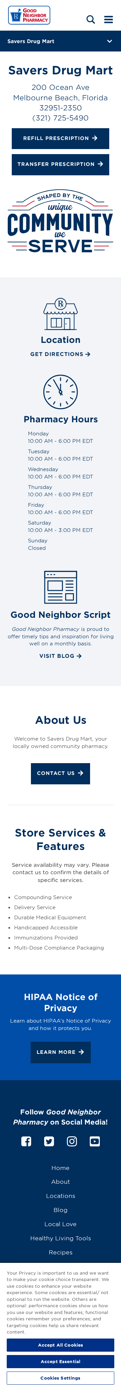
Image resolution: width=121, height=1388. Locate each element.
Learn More (56, 1052)
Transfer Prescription (56, 164)
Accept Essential (60, 1361)
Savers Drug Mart (30, 41)
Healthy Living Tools (60, 1237)
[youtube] (94, 1140)
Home (60, 1167)
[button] (90, 19)
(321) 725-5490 (60, 117)
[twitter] (49, 1140)
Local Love (60, 1223)
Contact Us (56, 773)
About (60, 1181)
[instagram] (72, 1140)
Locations (60, 1195)
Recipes (61, 1251)
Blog (60, 1209)
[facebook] (26, 1140)
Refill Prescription (56, 138)
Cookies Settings (60, 1378)
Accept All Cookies (60, 1345)
